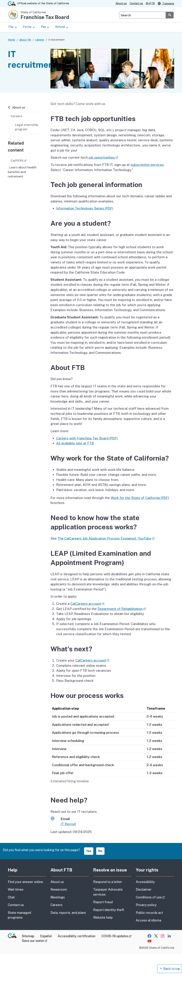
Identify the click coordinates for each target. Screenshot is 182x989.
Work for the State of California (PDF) (140, 498)
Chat (11, 897)
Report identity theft (108, 910)
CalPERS (25, 160)
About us (121, 3)
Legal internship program (26, 127)
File (11, 27)
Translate (168, 3)
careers (39, 39)
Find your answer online (25, 882)
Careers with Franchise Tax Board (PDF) (87, 438)
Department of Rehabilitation (122, 609)
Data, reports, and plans (68, 913)
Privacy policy (146, 905)
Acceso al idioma (148, 920)
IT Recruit (68, 824)
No (100, 851)
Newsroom (58, 889)
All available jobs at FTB (75, 443)
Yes (88, 851)
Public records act (149, 913)
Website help (103, 917)
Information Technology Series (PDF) (84, 208)
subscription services (147, 165)
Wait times (15, 889)
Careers (16, 116)
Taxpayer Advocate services (108, 892)
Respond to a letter (107, 882)
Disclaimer (144, 889)
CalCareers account (87, 604)
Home (11, 39)
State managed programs (19, 915)
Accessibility (145, 882)
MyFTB (150, 3)
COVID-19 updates (116, 936)
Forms (27, 27)
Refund (60, 27)
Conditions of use (155, 897)
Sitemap (28, 936)
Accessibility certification (76, 936)
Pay (43, 27)
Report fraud (103, 902)
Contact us (136, 3)
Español (46, 936)
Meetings (57, 897)
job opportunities (103, 157)
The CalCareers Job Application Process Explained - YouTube (106, 538)
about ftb (25, 39)
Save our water (34, 941)
